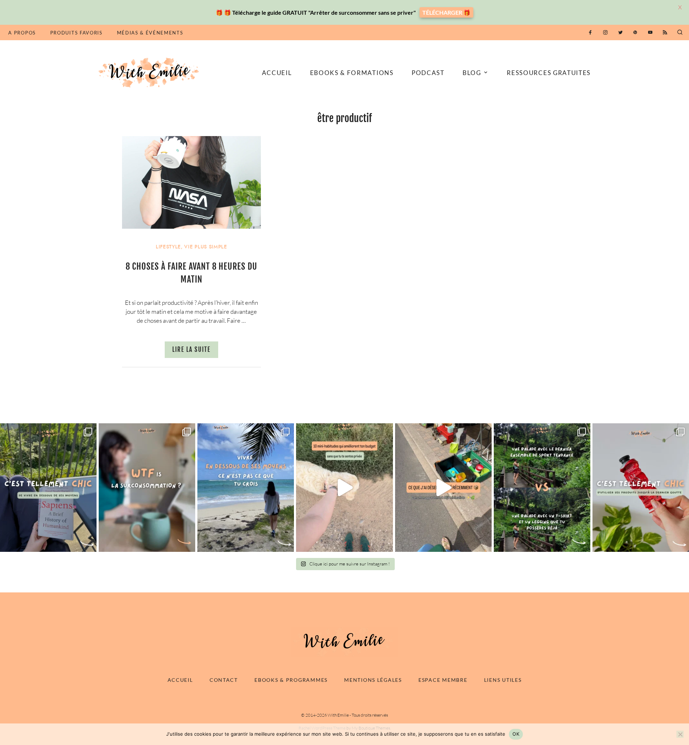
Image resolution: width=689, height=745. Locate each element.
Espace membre (442, 680)
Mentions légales (373, 680)
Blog (472, 72)
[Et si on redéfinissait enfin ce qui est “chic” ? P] (48, 487)
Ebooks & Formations (352, 72)
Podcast (428, 72)
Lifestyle (168, 246)
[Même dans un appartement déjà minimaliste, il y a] (443, 487)
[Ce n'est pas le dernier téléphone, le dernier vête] (542, 487)
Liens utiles (503, 680)
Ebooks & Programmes (291, 680)
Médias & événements (150, 33)
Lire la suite (191, 349)
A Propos (22, 33)
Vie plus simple (205, 246)
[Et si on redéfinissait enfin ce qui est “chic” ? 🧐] (640, 487)
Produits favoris (76, 33)
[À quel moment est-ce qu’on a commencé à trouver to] (147, 487)
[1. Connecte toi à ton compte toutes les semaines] (344, 487)
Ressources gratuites (549, 72)
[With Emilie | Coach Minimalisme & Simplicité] (150, 72)
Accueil (277, 72)
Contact (224, 680)
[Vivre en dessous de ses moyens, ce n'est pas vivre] (245, 487)
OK (515, 734)
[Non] (680, 734)
